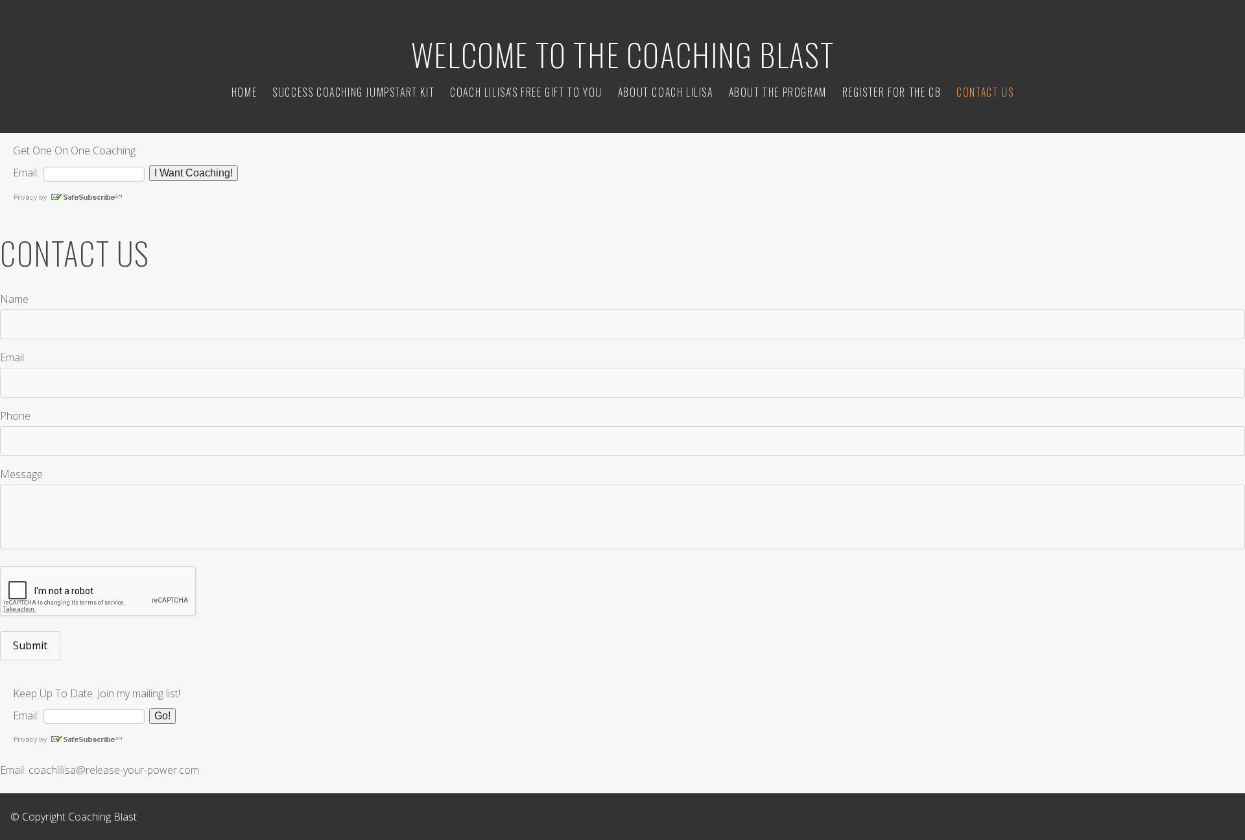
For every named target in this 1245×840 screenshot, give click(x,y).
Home (244, 92)
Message (21, 474)
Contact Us (985, 92)
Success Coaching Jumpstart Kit (353, 92)
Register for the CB (891, 92)
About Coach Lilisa (665, 92)
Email (12, 357)
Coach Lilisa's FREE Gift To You (526, 92)
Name (14, 299)
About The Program (778, 92)
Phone (15, 416)
